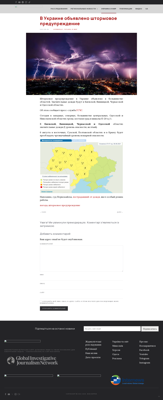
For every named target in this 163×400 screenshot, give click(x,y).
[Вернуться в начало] (29, 8)
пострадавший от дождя (86, 196)
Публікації (91, 348)
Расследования (59, 9)
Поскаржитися (147, 345)
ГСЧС (79, 110)
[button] (159, 396)
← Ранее (43, 212)
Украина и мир (108, 9)
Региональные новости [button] (83, 9)
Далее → (120, 212)
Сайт (42, 292)
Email (42, 283)
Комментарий (46, 244)
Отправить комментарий (54, 308)
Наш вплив (91, 353)
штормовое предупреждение (64, 205)
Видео (139, 9)
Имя (42, 274)
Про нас (143, 341)
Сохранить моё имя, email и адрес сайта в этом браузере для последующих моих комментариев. (79, 302)
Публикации (126, 9)
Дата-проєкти (92, 357)
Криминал (58, 29)
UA (146, 9)
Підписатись (150, 328)
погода (44, 205)
